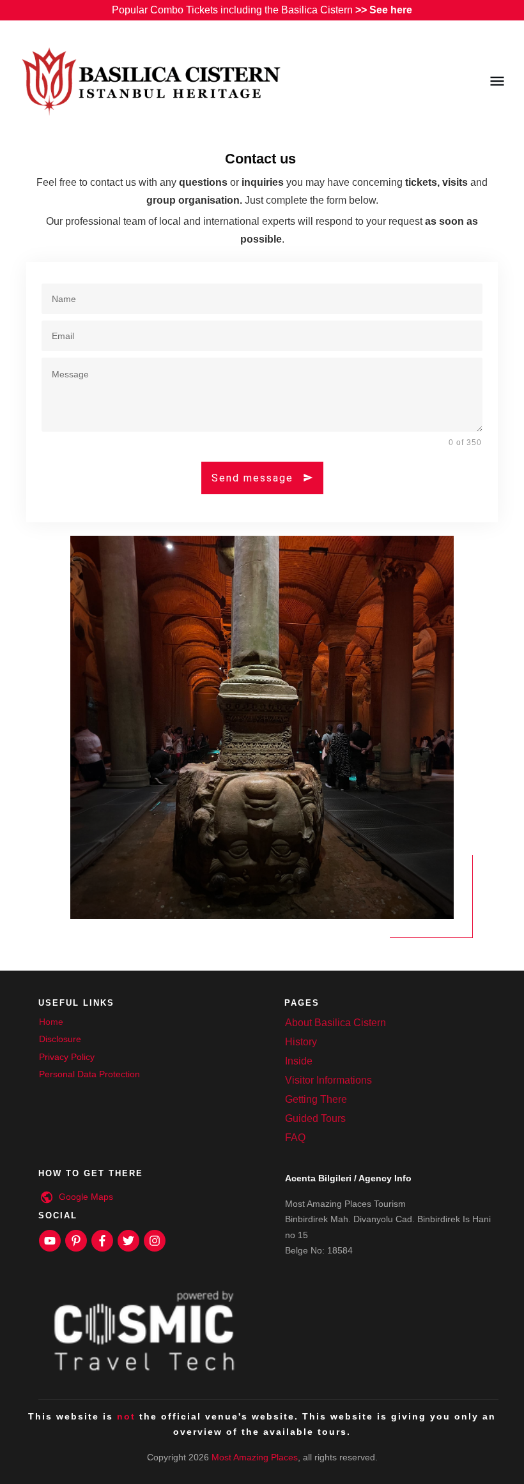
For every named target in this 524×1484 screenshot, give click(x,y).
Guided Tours (315, 1118)
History (301, 1041)
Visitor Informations (328, 1080)
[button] (28, 1456)
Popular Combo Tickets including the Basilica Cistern (262, 9)
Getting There (316, 1099)
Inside (298, 1061)
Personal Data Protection (89, 1074)
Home (51, 1022)
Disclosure (60, 1039)
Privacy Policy (67, 1057)
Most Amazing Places (255, 1457)
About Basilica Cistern (335, 1022)
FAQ (295, 1137)
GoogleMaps (86, 1197)
